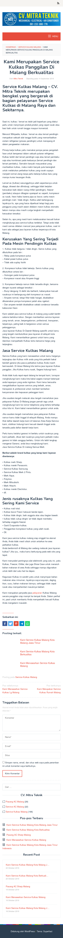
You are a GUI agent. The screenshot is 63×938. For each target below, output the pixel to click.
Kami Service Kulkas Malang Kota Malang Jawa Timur (37, 641)
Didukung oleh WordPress (23, 931)
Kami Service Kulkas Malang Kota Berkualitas (37, 653)
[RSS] (58, 3)
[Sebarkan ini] (4, 623)
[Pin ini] (16, 623)
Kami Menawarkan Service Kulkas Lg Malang (14, 689)
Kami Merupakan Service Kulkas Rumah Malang (49, 689)
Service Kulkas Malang (26, 677)
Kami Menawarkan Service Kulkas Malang (37, 664)
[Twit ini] (10, 623)
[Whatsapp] (27, 623)
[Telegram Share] (21, 623)
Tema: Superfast (44, 931)
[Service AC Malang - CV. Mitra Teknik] (31, 18)
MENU (55, 36)
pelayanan (37, 592)
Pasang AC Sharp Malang (18, 834)
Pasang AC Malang (15, 801)
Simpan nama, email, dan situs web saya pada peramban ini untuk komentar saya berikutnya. (30, 764)
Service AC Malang (15, 806)
